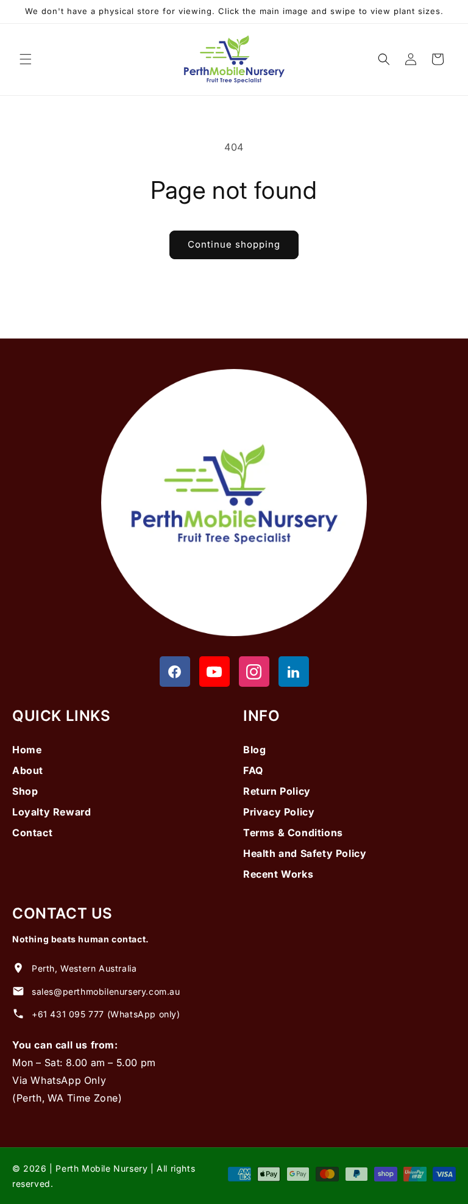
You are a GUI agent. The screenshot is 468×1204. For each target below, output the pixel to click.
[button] (25, 59)
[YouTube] (214, 671)
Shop (25, 791)
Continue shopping (234, 244)
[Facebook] (175, 671)
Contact (32, 832)
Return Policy (277, 791)
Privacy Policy (278, 812)
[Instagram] (254, 671)
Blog (254, 750)
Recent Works (278, 874)
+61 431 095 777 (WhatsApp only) (106, 1014)
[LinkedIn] (293, 671)
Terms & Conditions (293, 832)
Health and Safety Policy (304, 853)
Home (26, 750)
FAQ (253, 770)
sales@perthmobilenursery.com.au (106, 991)
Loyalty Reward (51, 812)
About (27, 770)
